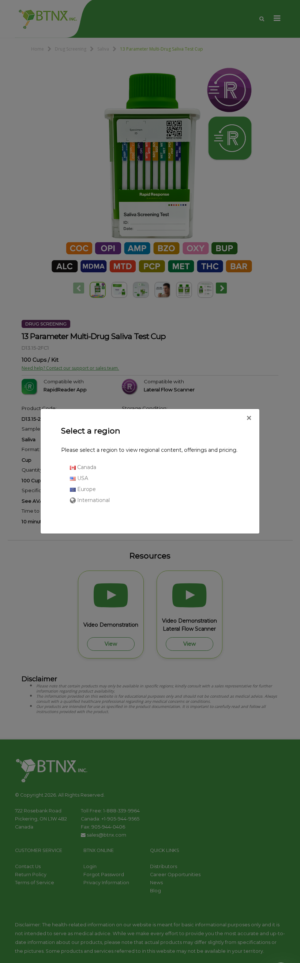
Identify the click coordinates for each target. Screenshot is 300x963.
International (93, 500)
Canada (86, 467)
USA (82, 478)
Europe (86, 489)
